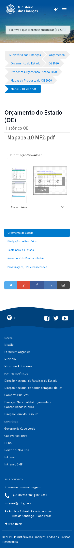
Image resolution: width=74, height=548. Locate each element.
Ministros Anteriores (18, 366)
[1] (19, 173)
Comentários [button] (19, 207)
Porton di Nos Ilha (16, 450)
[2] (19, 187)
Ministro (10, 359)
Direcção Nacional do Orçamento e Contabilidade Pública (27, 404)
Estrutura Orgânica (17, 352)
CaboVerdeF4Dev (15, 436)
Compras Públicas (16, 395)
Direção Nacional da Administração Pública (33, 388)
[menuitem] (37, 233)
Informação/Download (26, 155)
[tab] (37, 207)
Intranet (10, 457)
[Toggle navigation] (44, 10)
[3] (19, 200)
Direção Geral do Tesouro (21, 414)
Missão (9, 345)
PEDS (8, 443)
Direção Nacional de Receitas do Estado (30, 381)
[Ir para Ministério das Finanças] (22, 9)
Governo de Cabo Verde (19, 428)
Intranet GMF (13, 464)
